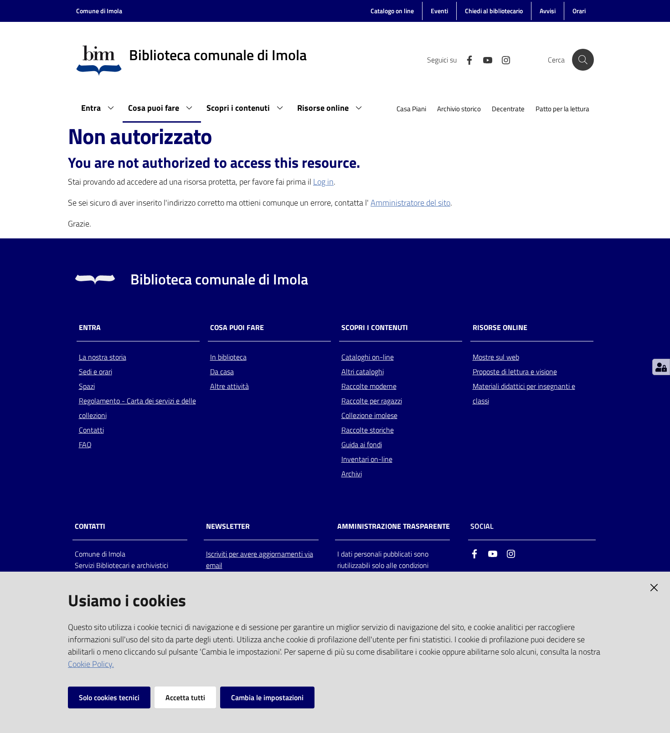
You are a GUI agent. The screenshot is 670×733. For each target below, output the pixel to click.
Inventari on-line (366, 459)
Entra (90, 327)
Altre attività (229, 386)
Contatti (91, 429)
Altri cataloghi (362, 371)
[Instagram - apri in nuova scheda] (502, 59)
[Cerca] (583, 60)
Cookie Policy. (91, 664)
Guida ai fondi (361, 444)
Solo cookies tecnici (109, 697)
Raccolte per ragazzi (371, 400)
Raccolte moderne (369, 386)
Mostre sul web (496, 356)
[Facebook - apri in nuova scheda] (466, 59)
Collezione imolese (369, 415)
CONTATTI (90, 526)
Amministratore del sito (410, 202)
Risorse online (500, 327)
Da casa (222, 371)
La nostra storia (102, 356)
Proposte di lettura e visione (515, 371)
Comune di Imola (99, 10)
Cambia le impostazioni (267, 697)
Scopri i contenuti (374, 327)
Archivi (351, 473)
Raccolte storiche (367, 429)
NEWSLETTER (228, 526)
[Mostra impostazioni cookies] (661, 367)
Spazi (87, 386)
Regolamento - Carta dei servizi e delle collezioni (137, 408)
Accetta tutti (185, 697)
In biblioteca (228, 356)
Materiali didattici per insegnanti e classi (524, 393)
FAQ (85, 444)
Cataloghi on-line (367, 356)
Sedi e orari (95, 371)
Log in (323, 182)
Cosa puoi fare (237, 327)
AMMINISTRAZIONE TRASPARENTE (393, 526)
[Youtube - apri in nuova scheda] (484, 59)
